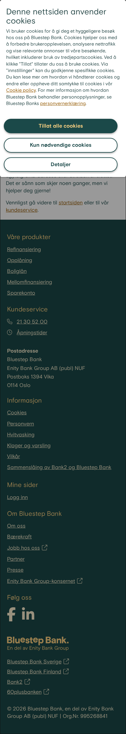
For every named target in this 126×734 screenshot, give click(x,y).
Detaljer (61, 164)
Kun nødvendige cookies (60, 145)
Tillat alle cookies (61, 126)
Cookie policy (21, 90)
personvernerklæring (63, 104)
